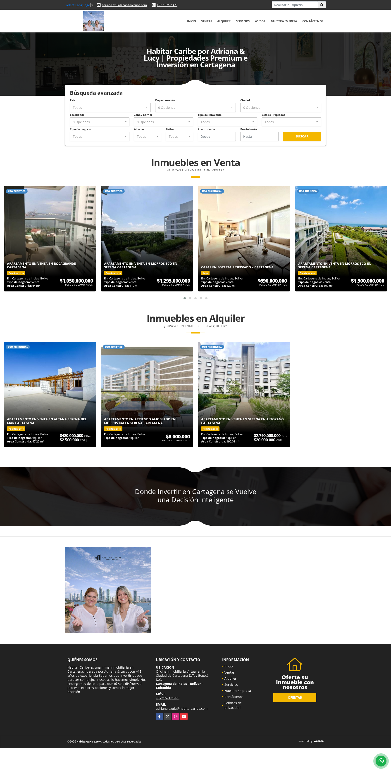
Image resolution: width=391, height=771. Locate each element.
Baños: (170, 129)
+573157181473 (167, 5)
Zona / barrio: (143, 115)
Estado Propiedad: (274, 115)
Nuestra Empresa (284, 21)
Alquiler (224, 21)
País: (73, 100)
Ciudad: (245, 100)
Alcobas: (139, 129)
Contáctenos (312, 21)
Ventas (206, 21)
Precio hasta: (248, 129)
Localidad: (77, 115)
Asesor (260, 21)
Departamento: (165, 100)
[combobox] (110, 107)
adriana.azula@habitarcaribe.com (124, 5)
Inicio (191, 21)
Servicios (243, 21)
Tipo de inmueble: (210, 115)
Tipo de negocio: (81, 129)
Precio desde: (207, 129)
